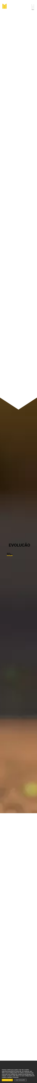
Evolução (10, 555)
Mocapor (10, 554)
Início (8, 553)
